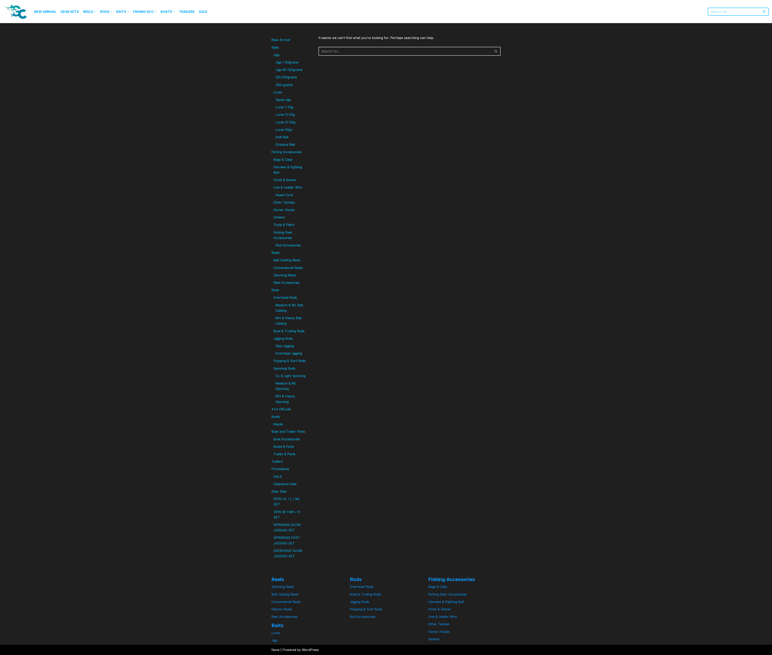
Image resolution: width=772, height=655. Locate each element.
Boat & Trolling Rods (289, 331)
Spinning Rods (284, 368)
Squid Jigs (283, 100)
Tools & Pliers (283, 225)
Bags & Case (282, 160)
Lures (277, 92)
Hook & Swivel (284, 180)
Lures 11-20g (285, 115)
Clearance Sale (285, 484)
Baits (275, 47)
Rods (275, 290)
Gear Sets (70, 12)
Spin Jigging (284, 346)
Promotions (280, 469)
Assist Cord (284, 195)
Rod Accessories (288, 245)
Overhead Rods (285, 297)
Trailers (187, 12)
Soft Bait (281, 137)
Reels (275, 253)
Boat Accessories (286, 439)
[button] (95, 11)
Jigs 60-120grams (289, 70)
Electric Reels (281, 609)
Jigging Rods (283, 338)
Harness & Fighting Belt (446, 602)
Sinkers (279, 217)
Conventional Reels (288, 268)
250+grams (284, 85)
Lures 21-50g (285, 122)
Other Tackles (284, 202)
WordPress (310, 650)
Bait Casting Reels (286, 260)
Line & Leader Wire (287, 187)
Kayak (278, 424)
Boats (275, 417)
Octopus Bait (285, 144)
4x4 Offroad (281, 409)
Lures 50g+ (284, 130)
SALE (203, 12)
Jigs (276, 55)
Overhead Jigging (288, 353)
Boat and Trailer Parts (288, 431)
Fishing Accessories (286, 152)
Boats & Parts (283, 447)
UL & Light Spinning (290, 376)
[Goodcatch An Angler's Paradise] (15, 11)
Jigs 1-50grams (287, 62)
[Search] (764, 12)
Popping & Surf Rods (289, 361)
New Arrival (45, 12)
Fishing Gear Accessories (447, 594)
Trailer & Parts (284, 454)
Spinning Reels (284, 275)
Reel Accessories (286, 283)
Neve (275, 650)
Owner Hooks (284, 210)
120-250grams (286, 77)
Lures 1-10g (284, 107)
